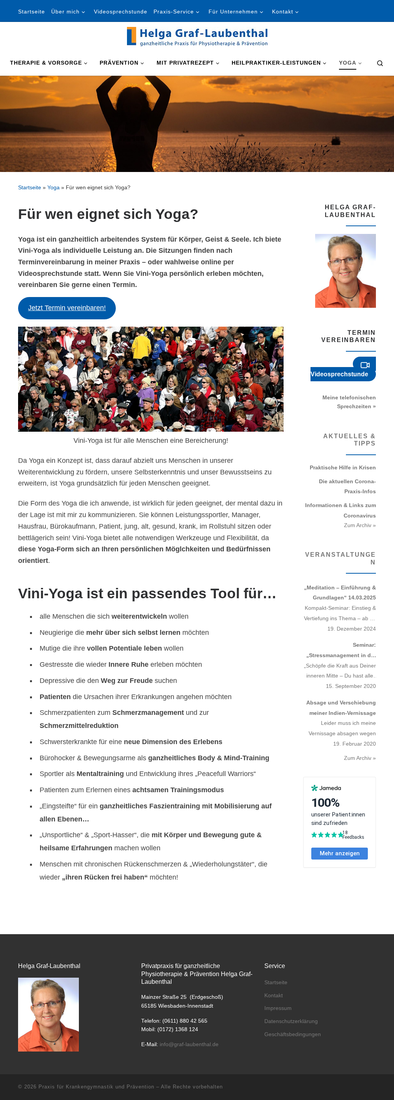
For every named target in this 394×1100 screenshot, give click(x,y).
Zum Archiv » (360, 525)
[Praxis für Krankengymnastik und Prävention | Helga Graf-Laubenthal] (197, 35)
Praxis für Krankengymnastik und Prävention (96, 1087)
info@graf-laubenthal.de (189, 1044)
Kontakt (273, 995)
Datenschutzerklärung (291, 1021)
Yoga (53, 187)
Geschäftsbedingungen (292, 1034)
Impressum (278, 1008)
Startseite (29, 187)
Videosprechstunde (339, 374)
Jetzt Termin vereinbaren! (67, 308)
